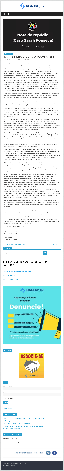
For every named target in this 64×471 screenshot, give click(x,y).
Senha (4, 392)
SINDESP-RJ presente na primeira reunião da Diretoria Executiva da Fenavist (23, 418)
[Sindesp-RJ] (5, 14)
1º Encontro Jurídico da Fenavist (11, 428)
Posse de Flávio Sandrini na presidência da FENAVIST (17, 423)
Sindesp (19, 59)
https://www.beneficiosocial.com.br (12, 279)
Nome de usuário (7, 386)
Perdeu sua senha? (8, 408)
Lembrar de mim (9, 398)
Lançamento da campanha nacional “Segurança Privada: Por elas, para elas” (23, 426)
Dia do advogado (7, 421)
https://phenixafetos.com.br (10, 275)
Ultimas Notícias (9, 53)
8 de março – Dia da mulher (14, 245)
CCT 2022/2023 (54, 245)
